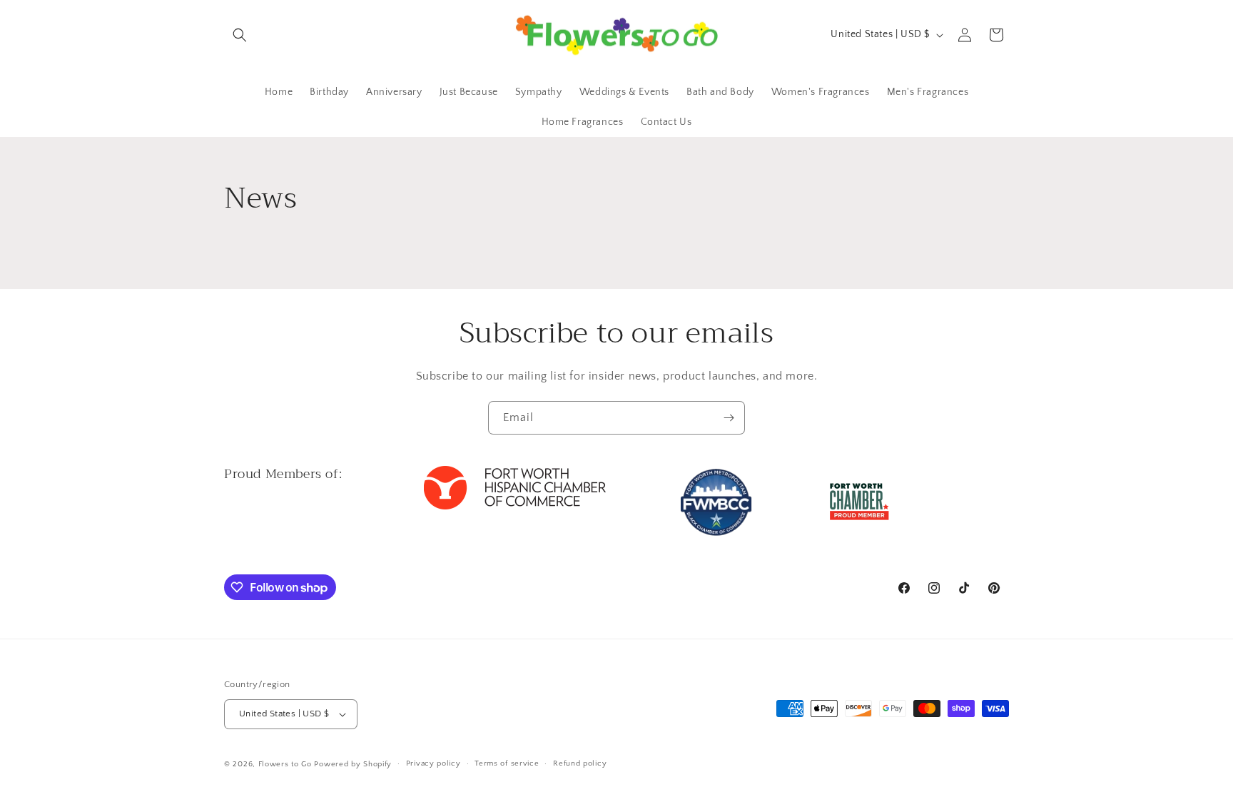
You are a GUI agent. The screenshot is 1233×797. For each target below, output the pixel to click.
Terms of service (507, 763)
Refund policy (580, 763)
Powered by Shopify (353, 764)
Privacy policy (433, 763)
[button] (239, 35)
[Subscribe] (728, 418)
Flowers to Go (285, 764)
